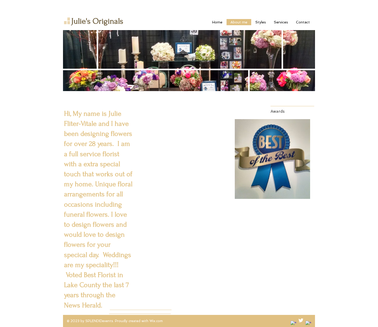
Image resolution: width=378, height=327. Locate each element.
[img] (272, 159)
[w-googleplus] (308, 323)
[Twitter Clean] (301, 320)
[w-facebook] (293, 323)
